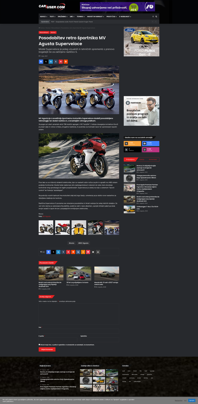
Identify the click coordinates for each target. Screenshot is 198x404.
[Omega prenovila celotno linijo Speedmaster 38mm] (129, 178)
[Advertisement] (141, 76)
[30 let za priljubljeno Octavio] (79, 273)
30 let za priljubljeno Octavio (77, 282)
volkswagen (137, 381)
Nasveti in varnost (95, 16)
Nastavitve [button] (178, 400)
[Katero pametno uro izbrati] (99, 388)
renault (124, 378)
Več (185, 400)
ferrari (135, 371)
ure (130, 381)
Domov (42, 28)
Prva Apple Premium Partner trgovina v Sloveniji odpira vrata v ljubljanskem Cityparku (147, 188)
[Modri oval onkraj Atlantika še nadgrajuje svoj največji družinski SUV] (51, 273)
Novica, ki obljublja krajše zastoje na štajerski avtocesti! (146, 168)
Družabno (62, 16)
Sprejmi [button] (191, 400)
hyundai (152, 371)
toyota (124, 381)
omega (142, 374)
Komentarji (153, 159)
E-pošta (42, 336)
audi (123, 371)
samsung (131, 378)
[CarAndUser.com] (52, 6)
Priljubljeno (130, 159)
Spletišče (84, 336)
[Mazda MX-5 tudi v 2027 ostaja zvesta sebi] (106, 273)
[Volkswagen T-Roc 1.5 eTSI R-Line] (129, 209)
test (152, 378)
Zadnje (141, 159)
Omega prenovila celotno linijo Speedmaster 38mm (146, 177)
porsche (149, 374)
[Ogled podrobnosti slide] (141, 41)
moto (72, 243)
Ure (71, 16)
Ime (40, 327)
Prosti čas (111, 16)
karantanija (125, 374)
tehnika (146, 378)
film (141, 371)
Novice (43, 16)
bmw (129, 371)
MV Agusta (46, 216)
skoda (139, 378)
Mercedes (134, 374)
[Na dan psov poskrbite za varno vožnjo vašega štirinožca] (112, 388)
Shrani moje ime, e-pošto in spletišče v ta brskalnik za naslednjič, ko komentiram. (67, 345)
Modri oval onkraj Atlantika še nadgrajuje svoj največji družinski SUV (50, 284)
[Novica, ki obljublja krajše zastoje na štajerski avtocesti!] (129, 168)
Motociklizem (55, 28)
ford (146, 371)
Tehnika (80, 16)
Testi (52, 16)
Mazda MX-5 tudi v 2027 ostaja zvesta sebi (106, 283)
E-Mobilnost (124, 16)
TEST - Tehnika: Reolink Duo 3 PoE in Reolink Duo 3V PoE (69, 22)
